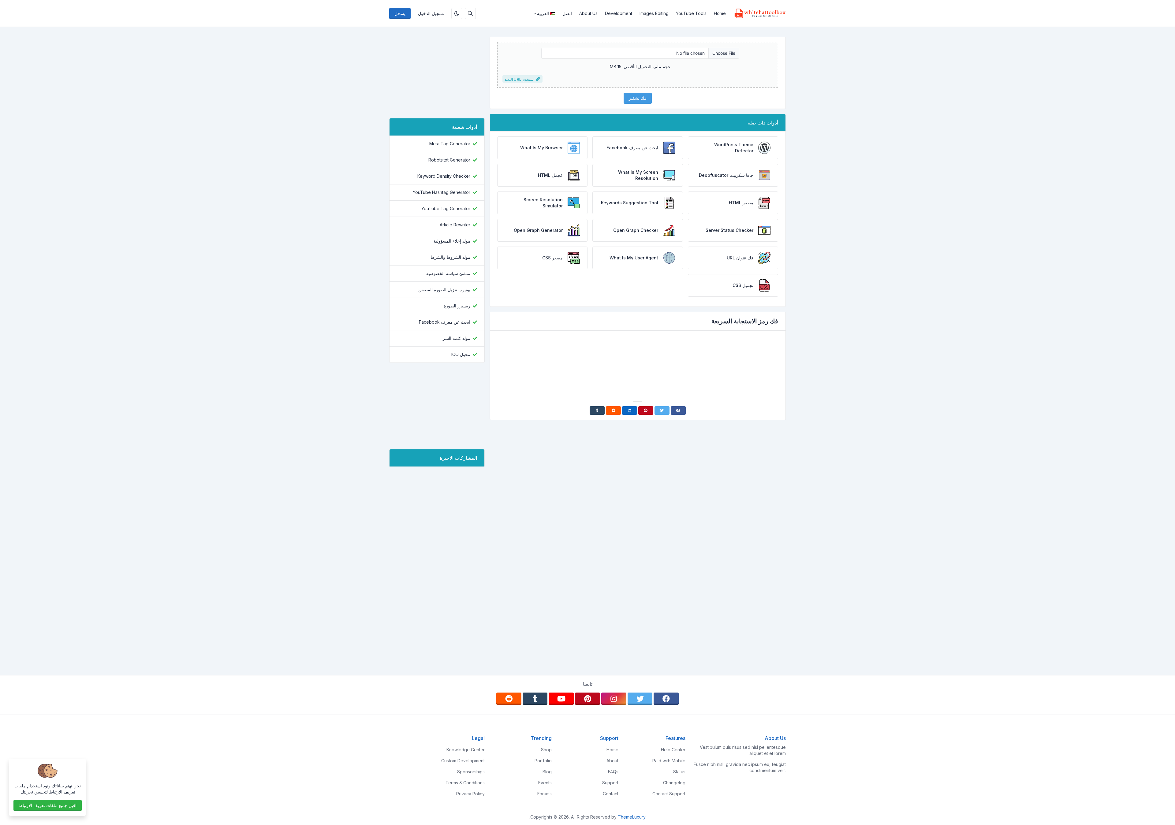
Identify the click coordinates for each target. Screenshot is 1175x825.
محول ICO (460, 354)
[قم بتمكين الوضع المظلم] (456, 13)
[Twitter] (662, 410)
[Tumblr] (597, 410)
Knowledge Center (465, 749)
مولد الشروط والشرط (450, 257)
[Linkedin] (629, 410)
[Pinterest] (645, 410)
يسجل (399, 13)
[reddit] (508, 699)
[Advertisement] (637, 352)
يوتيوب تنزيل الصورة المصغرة (443, 289)
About (612, 760)
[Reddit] (613, 410)
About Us (588, 13)
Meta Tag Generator (449, 143)
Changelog (674, 782)
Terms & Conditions (465, 782)
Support (610, 782)
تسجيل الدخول (431, 13)
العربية (543, 13)
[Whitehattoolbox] (757, 13)
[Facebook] (678, 410)
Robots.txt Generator (449, 159)
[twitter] (640, 699)
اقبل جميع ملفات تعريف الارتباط (47, 805)
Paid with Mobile (668, 760)
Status (679, 771)
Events (545, 782)
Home (720, 13)
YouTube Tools (691, 13)
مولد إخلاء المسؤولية (452, 240)
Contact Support (668, 793)
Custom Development (463, 760)
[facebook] (666, 699)
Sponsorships (471, 771)
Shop (546, 749)
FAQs (613, 771)
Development (618, 13)
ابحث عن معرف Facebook (444, 322)
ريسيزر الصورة (457, 305)
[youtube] (561, 699)
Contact (610, 793)
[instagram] (613, 699)
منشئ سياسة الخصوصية (448, 273)
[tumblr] (535, 699)
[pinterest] (587, 699)
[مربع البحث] (470, 13)
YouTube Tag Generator (445, 208)
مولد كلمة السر (456, 338)
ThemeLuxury (632, 816)
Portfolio (543, 760)
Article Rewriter (455, 224)
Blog (547, 771)
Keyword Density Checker (443, 176)
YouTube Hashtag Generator (441, 192)
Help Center (673, 749)
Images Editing (654, 13)
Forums (544, 793)
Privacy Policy (470, 793)
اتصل (567, 13)
